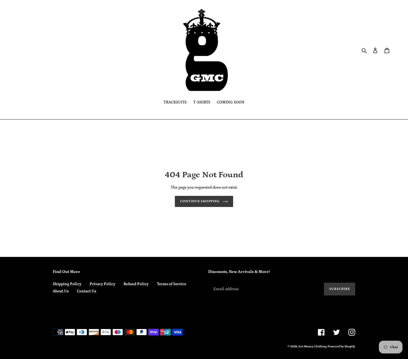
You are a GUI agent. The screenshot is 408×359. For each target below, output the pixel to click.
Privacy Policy (102, 284)
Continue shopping (200, 201)
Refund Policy (136, 284)
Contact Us (86, 291)
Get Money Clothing (312, 346)
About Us (61, 291)
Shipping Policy (67, 284)
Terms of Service (171, 284)
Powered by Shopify (341, 346)
